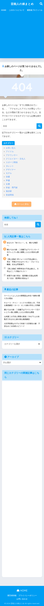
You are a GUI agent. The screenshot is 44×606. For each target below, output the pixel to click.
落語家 (9, 191)
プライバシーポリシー (27, 596)
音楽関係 (10, 195)
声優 (8, 180)
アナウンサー (12, 155)
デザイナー (11, 170)
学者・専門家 (12, 188)
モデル (9, 173)
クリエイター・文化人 (15, 159)
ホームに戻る (22, 204)
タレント (10, 166)
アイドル (10, 151)
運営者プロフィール (34, 10)
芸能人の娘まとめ (22, 3)
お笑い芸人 (11, 148)
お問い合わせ (22, 599)
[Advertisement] (22, 36)
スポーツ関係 (12, 162)
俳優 (8, 177)
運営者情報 (11, 596)
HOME (3, 10)
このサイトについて (16, 10)
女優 (8, 184)
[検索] (39, 126)
